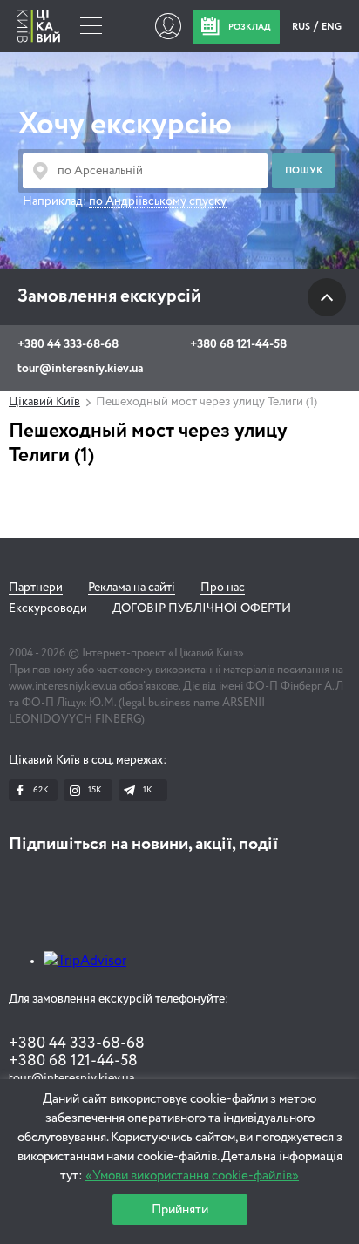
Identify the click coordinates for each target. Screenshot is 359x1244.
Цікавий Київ (44, 402)
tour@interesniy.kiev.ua (80, 369)
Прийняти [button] (180, 1209)
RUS (302, 26)
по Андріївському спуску (158, 201)
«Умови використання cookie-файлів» (192, 1175)
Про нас (222, 587)
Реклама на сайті (131, 587)
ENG (332, 26)
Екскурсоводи (48, 608)
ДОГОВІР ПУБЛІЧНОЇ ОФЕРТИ (201, 608)
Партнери (36, 587)
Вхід (167, 26)
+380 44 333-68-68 (68, 344)
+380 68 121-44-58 (238, 344)
